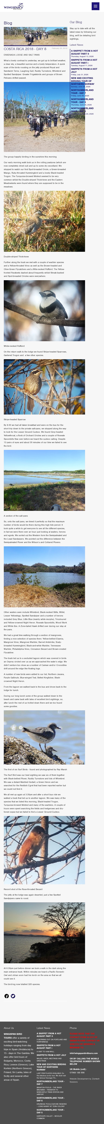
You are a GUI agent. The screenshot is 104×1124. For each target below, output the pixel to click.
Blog (8, 23)
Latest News (76, 44)
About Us (9, 1028)
